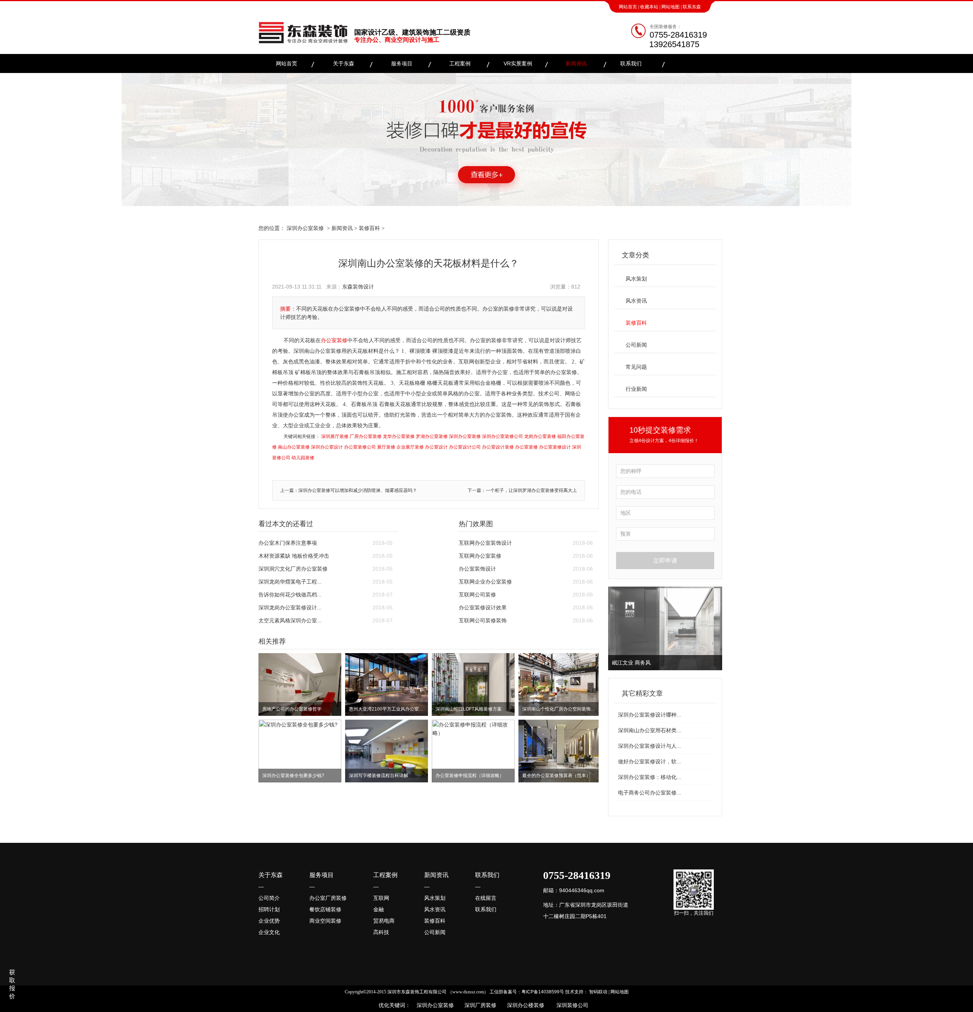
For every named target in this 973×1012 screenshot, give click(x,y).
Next (715, 628)
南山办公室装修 (294, 447)
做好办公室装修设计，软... (649, 761)
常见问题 (636, 367)
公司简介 (269, 898)
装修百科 (369, 228)
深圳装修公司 (571, 1005)
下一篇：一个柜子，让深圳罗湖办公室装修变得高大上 (522, 490)
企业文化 (269, 932)
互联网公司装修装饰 (483, 620)
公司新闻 (636, 345)
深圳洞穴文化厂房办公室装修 (293, 569)
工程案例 (460, 63)
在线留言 (485, 898)
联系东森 (692, 7)
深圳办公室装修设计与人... (649, 746)
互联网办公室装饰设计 (485, 543)
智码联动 (598, 992)
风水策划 (636, 279)
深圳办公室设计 (327, 447)
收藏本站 (649, 7)
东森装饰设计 (358, 287)
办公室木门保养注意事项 (287, 543)
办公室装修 (334, 340)
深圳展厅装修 (335, 436)
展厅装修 (386, 447)
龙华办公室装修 (399, 436)
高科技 (381, 932)
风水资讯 (636, 301)
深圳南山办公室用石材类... (649, 730)
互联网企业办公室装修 (485, 582)
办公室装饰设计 (477, 569)
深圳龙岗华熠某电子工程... (290, 582)
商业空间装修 (325, 921)
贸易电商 (384, 921)
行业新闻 (636, 389)
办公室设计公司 (465, 447)
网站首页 (628, 7)
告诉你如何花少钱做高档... (290, 595)
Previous (615, 628)
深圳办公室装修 (305, 228)
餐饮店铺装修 (325, 909)
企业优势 (269, 921)
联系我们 (631, 63)
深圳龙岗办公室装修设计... (290, 607)
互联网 (381, 898)
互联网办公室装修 (480, 556)
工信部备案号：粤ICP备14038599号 (527, 992)
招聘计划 (269, 909)
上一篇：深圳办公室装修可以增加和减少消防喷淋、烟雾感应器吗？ (348, 490)
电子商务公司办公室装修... (649, 793)
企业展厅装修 (410, 447)
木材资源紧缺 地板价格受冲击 (293, 556)
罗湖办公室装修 (432, 436)
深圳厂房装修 (478, 1005)
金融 (378, 909)
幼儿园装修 (303, 457)
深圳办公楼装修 (524, 1005)
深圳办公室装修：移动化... (649, 777)
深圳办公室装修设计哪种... (649, 715)
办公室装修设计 (555, 447)
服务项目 (401, 63)
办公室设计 (436, 447)
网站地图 (670, 7)
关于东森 (343, 63)
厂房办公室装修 (366, 436)
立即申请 (665, 560)
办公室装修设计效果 (483, 607)
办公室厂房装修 (328, 898)
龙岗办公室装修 (540, 436)
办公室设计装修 (498, 447)
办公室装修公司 (360, 447)
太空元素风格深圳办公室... (290, 620)
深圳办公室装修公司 (502, 436)
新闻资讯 (576, 63)
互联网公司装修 (477, 595)
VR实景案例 (518, 63)
